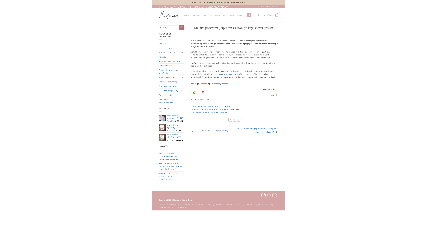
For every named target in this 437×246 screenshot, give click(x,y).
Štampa (203, 84)
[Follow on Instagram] (265, 195)
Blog (268, 7)
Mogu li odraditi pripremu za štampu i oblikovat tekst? (216, 109)
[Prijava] (258, 15)
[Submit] (181, 27)
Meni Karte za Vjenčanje (169, 61)
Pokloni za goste (166, 77)
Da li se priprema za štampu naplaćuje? (209, 112)
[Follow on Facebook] (261, 195)
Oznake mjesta (165, 66)
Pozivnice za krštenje (168, 82)
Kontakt (261, 7)
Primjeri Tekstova (236, 15)
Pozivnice (195, 15)
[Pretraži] (249, 15)
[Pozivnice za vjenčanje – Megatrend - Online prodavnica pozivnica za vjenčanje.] (169, 15)
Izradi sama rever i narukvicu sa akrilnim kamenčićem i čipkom (169, 156)
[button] (270, 15)
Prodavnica (206, 15)
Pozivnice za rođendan (169, 86)
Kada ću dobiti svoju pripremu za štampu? (211, 106)
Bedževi (162, 44)
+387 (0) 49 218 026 (178, 7)
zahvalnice (227, 74)
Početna (186, 15)
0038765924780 (220, 7)
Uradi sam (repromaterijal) (166, 100)
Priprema (215, 84)
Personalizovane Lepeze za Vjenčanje (171, 71)
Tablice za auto (165, 95)
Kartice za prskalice (167, 48)
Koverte (162, 57)
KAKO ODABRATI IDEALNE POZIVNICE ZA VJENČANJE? (171, 177)
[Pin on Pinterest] (238, 120)
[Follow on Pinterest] (272, 195)
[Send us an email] (269, 195)
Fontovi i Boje (220, 15)
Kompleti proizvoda (168, 52)
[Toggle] (182, 52)
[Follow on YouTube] (276, 195)
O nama (275, 7)
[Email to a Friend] (234, 120)
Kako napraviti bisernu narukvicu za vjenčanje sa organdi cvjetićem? (170, 166)
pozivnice (218, 74)
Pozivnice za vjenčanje (169, 91)
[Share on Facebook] (230, 120)
